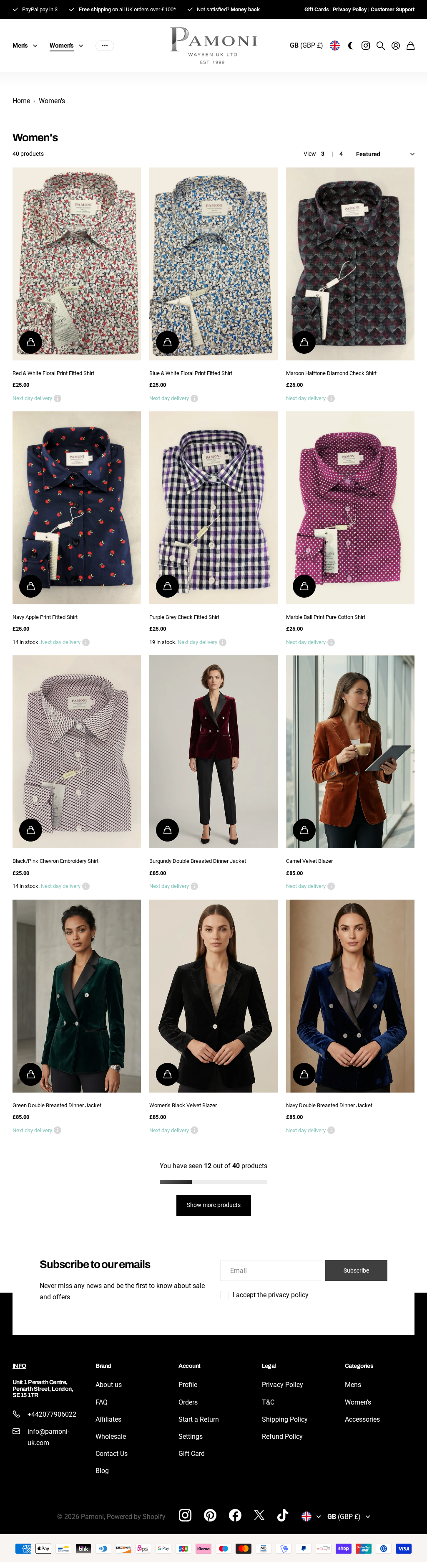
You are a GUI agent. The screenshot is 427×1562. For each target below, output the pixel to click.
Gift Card (191, 1454)
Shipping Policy (285, 1419)
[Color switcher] (351, 45)
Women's (358, 1402)
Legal (269, 1366)
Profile (187, 1385)
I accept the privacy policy (271, 1295)
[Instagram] (185, 1515)
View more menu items (104, 45)
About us (108, 1385)
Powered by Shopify (136, 1517)
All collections (37, 45)
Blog (102, 1471)
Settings (190, 1436)
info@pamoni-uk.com (48, 1437)
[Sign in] (396, 45)
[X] (259, 1515)
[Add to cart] (30, 342)
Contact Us (111, 1454)
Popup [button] (57, 398)
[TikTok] (282, 1515)
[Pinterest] (210, 1515)
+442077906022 (52, 1414)
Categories (359, 1366)
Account (189, 1366)
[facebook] (235, 1515)
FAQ (101, 1402)
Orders (188, 1402)
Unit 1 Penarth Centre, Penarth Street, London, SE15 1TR (43, 1388)
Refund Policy (282, 1436)
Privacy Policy (282, 1385)
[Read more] (366, 45)
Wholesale (110, 1436)
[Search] (381, 45)
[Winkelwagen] (410, 45)
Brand (103, 1366)
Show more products (214, 1205)
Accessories (362, 1419)
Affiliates (108, 1419)
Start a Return (198, 1419)
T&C (268, 1402)
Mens (353, 1385)
